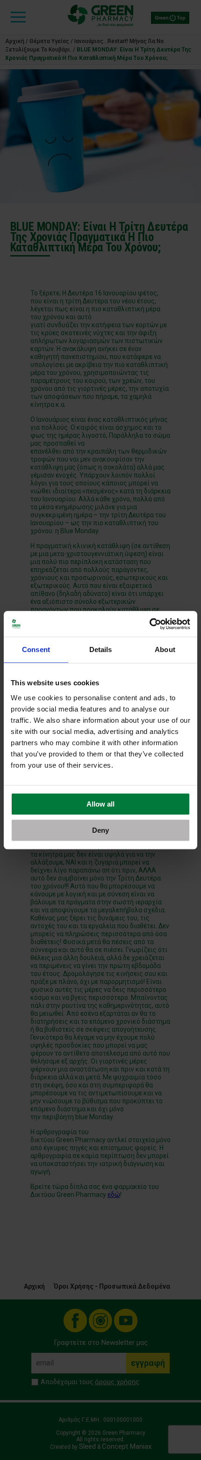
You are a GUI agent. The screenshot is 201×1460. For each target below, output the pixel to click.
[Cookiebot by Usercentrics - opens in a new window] (149, 624)
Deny (100, 830)
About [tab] (165, 649)
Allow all (100, 804)
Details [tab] (100, 649)
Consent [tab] (36, 649)
